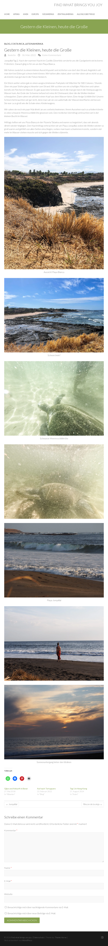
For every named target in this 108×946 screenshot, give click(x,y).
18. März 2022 (29, 55)
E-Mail (8, 881)
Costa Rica (17, 43)
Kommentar (10, 830)
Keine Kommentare (51, 55)
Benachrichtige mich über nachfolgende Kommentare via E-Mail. (37, 907)
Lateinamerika (34, 43)
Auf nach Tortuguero (46, 788)
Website (8, 894)
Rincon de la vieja (92, 804)
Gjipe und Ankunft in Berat (16, 788)
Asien (25, 14)
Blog (7, 43)
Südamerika (48, 14)
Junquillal (11, 804)
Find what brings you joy (78, 5)
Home (7, 14)
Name (8, 867)
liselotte (12, 55)
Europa (35, 14)
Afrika (16, 14)
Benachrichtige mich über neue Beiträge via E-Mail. (31, 913)
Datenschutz (38, 937)
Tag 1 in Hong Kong (78, 788)
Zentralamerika (65, 14)
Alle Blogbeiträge (86, 14)
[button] (54, 203)
